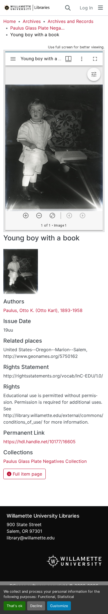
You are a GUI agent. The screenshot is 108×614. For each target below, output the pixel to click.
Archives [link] (32, 21)
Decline (36, 606)
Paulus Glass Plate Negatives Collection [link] (38, 28)
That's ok (14, 606)
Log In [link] (86, 8)
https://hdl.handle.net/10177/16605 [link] (39, 441)
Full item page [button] (26, 474)
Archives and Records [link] (70, 21)
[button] (33, 7)
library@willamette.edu (31, 537)
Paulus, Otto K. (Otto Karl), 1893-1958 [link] (43, 310)
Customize (59, 606)
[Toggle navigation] (100, 7)
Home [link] (9, 21)
